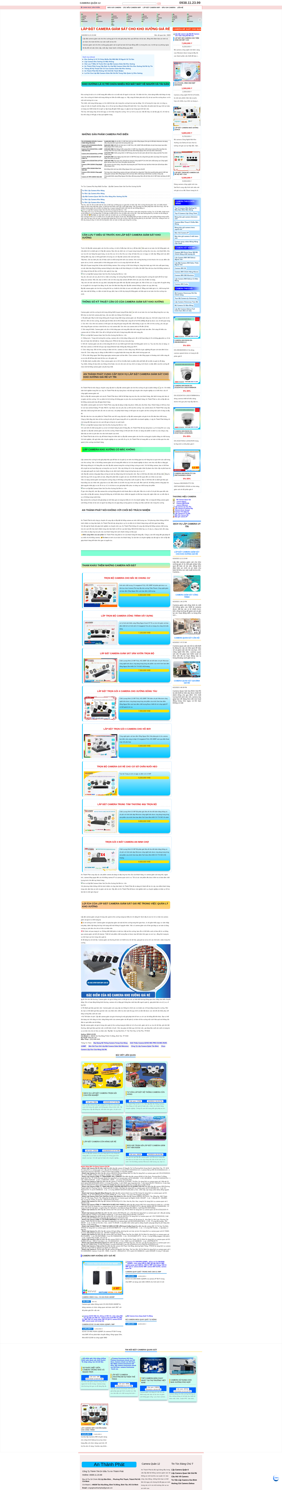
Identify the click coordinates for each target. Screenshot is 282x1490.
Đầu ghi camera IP (180, 517)
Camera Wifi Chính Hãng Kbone (186, 272)
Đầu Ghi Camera (168, 7)
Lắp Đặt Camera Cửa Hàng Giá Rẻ (100, 1142)
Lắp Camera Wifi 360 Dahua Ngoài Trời (185, 258)
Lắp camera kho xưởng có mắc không (99, 61)
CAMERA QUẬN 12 (90, 3)
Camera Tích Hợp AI (181, 512)
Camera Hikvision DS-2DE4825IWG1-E (183, 341)
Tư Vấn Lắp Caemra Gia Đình (184, 1480)
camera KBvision (182, 505)
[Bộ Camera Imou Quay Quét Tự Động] (139, 1316)
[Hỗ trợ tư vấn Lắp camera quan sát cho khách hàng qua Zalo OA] (276, 1478)
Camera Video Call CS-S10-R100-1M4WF (98, 1297)
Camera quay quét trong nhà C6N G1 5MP (143, 1272)
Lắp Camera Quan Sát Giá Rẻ (184, 1473)
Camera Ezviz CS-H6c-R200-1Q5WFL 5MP (98, 1324)
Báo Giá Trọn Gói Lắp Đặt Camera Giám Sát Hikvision (109, 1046)
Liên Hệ (180, 7)
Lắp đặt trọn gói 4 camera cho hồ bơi (127, 729)
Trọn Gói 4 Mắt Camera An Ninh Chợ (127, 842)
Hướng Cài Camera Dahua (182, 1483)
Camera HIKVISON (182, 503)
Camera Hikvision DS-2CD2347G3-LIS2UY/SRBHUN (185, 386)
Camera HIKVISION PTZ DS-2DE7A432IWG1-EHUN (185, 474)
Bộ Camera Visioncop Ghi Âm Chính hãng (186, 294)
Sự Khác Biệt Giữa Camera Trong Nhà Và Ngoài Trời (94, 1369)
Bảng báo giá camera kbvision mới (186, 218)
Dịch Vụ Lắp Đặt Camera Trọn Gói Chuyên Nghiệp (100, 1094)
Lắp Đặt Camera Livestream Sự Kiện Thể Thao (123, 1376)
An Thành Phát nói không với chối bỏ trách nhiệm (103, 71)
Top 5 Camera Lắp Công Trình (186, 213)
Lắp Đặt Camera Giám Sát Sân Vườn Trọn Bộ (127, 653)
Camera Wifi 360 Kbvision (184, 275)
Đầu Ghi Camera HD (180, 515)
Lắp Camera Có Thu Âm (182, 507)
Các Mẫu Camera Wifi (132, 7)
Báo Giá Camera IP (182, 233)
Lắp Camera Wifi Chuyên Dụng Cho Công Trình (94, 1429)
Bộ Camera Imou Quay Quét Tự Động (141, 1319)
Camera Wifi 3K (180, 268)
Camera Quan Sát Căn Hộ (186, 638)
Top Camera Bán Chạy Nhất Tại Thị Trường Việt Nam (153, 1379)
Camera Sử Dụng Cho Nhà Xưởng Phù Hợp (181, 1381)
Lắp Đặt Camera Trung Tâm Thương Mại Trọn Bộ (127, 804)
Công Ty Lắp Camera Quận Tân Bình (145, 1046)
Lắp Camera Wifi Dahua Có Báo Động (186, 279)
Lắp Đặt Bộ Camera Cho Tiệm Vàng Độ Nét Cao (186, 39)
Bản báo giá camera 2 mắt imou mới (186, 237)
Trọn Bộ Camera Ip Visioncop (186, 298)
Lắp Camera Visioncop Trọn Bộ (186, 302)
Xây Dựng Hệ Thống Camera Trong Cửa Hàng (110, 1043)
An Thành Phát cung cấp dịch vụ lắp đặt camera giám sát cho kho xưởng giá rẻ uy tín (118, 66)
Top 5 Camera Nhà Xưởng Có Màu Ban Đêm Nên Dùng (186, 209)
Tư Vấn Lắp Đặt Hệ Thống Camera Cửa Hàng (146, 1093)
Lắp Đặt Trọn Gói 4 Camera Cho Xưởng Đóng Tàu (127, 691)
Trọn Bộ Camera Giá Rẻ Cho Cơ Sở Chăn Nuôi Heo (127, 766)
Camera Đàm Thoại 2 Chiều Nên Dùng (186, 223)
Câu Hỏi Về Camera (179, 1477)
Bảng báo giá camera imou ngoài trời (185, 228)
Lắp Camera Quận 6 (180, 1470)
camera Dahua (181, 502)
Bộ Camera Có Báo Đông (184, 305)
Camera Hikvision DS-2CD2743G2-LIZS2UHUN (183, 432)
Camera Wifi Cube (181, 284)
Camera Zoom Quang (181, 510)
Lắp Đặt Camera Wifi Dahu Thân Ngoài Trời (187, 264)
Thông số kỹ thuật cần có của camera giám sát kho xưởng (107, 68)
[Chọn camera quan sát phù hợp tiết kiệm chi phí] (200, 20)
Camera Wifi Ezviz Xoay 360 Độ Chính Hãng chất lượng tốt (186, 253)
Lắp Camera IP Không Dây (183, 508)
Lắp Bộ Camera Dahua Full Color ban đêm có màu (185, 310)
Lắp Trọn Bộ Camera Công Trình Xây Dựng (127, 616)
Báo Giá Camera (114, 7)
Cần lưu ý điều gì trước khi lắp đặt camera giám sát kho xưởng (109, 64)
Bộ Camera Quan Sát (183, 500)
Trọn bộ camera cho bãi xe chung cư (127, 578)
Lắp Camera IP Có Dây (181, 513)
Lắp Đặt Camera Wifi (151, 7)
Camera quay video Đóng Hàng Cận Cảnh (186, 242)
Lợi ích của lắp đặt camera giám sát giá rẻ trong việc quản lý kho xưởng (113, 73)
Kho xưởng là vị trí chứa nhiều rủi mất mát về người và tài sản (109, 59)
